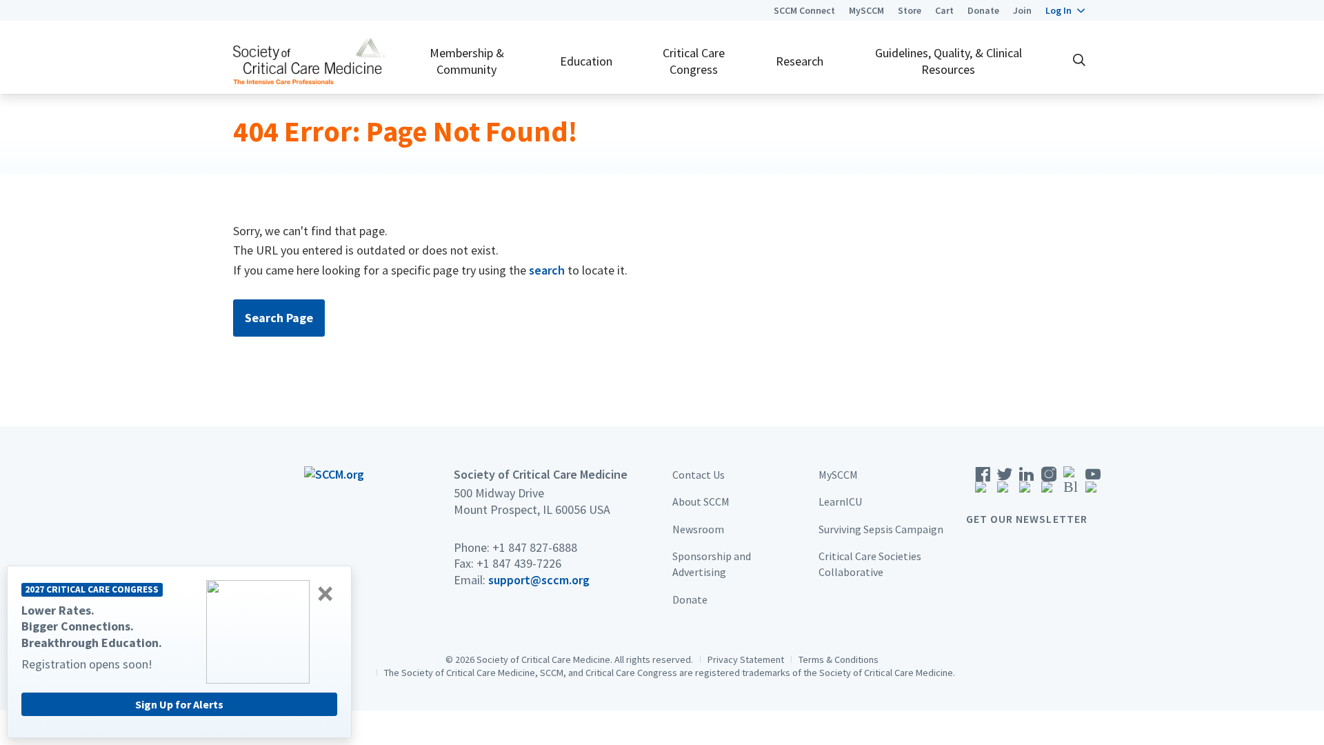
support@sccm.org (539, 580)
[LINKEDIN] (1027, 484)
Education (586, 61)
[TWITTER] (1005, 484)
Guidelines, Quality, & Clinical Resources (948, 61)
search (547, 270)
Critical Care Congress (694, 61)
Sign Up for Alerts (179, 704)
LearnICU (840, 501)
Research (799, 61)
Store (909, 10)
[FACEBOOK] (983, 484)
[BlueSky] (1071, 484)
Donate (983, 10)
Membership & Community (467, 61)
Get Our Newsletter (1026, 519)
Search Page (279, 318)
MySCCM (866, 10)
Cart (944, 10)
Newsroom (698, 529)
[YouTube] (1093, 484)
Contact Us (698, 474)
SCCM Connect (804, 10)
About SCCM (701, 501)
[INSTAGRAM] (1049, 484)
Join (1022, 10)
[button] (1065, 10)
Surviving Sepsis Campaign (881, 529)
